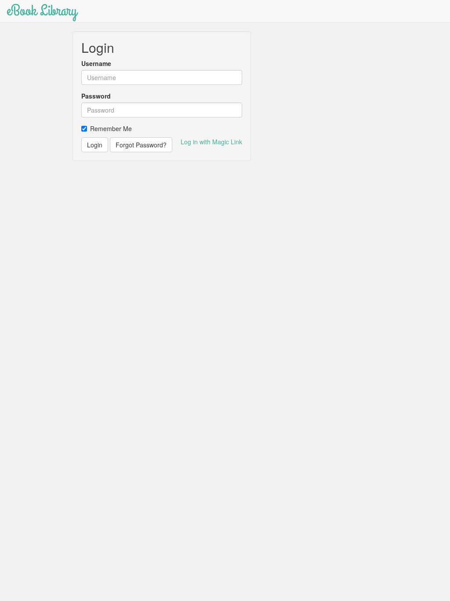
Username (96, 63)
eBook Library (42, 10)
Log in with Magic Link (211, 141)
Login (94, 144)
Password (96, 96)
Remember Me (111, 128)
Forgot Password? (141, 144)
